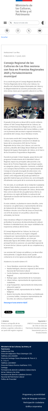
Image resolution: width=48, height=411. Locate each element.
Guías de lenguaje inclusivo (34, 398)
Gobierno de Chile (7, 351)
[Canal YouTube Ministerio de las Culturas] (40, 31)
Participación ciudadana (33, 402)
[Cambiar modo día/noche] (43, 23)
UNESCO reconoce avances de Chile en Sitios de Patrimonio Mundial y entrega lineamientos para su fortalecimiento (36, 327)
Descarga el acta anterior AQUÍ (15, 303)
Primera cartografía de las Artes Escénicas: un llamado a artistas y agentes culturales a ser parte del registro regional (12, 325)
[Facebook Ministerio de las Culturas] (7, 31)
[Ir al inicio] (24, 8)
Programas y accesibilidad (34, 394)
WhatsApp (20, 312)
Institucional (8, 52)
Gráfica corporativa (34, 406)
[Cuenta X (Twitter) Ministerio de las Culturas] (29, 31)
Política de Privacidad (8, 379)
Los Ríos (17, 52)
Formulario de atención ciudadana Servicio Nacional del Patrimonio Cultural (16, 375)
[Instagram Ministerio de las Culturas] (18, 31)
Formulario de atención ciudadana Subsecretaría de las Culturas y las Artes (18, 371)
